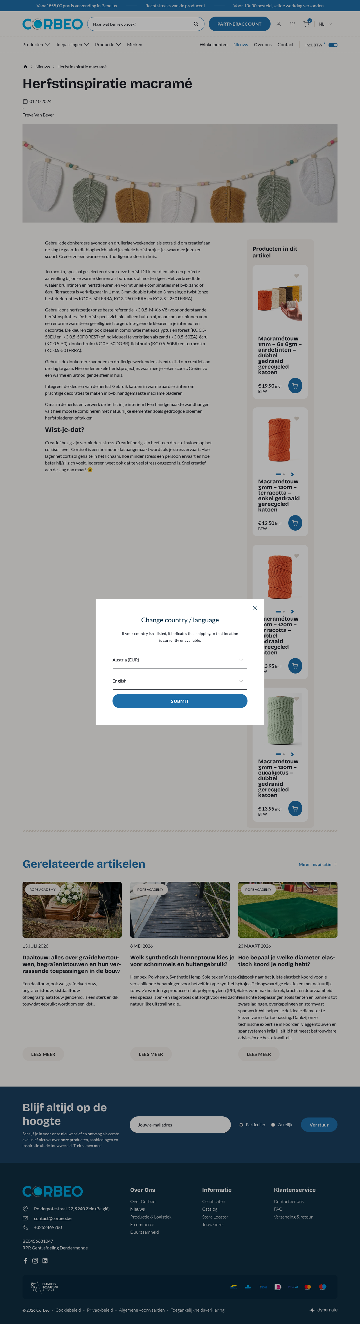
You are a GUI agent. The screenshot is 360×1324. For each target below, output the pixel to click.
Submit (180, 701)
